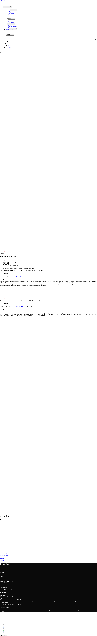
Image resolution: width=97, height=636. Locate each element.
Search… (7, 39)
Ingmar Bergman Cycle (20, 276)
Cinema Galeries (3, 4)
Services (7, 29)
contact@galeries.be (4, 578)
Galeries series (11, 14)
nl (8, 37)
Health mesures (11, 27)
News (9, 17)
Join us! (4, 567)
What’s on (7, 9)
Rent (9, 31)
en (5, 34)
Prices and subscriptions (13, 26)
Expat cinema (11, 13)
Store (9, 30)
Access (9, 25)
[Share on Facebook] (5, 516)
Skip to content (3, 0)
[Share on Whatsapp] (7, 516)
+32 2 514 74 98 (9, 581)
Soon (6, 18)
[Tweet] (8, 516)
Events (9, 12)
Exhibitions (10, 16)
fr (8, 36)
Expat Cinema (11, 22)
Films (9, 11)
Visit (6, 24)
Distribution (10, 33)
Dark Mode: (3, 635)
